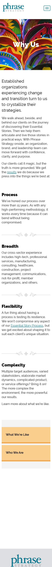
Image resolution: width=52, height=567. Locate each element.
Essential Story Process (27, 325)
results (12, 172)
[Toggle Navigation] (47, 8)
